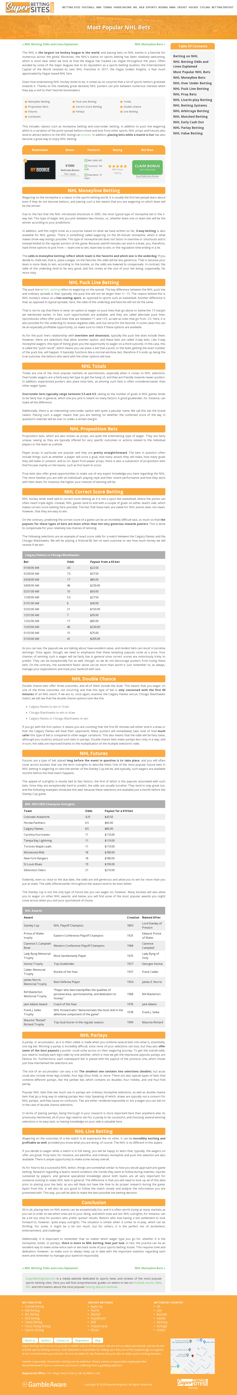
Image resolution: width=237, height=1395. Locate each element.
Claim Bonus (147, 167)
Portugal (162, 1326)
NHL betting (52, 289)
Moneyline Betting (38, 101)
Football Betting (34, 1306)
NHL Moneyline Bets (189, 77)
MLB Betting (32, 1318)
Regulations (82, 1340)
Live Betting (130, 111)
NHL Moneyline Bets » (150, 44)
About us (30, 1340)
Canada (161, 1318)
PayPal (95, 1310)
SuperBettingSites (117, 1384)
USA (159, 1310)
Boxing (163, 7)
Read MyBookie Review (147, 176)
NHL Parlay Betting (188, 128)
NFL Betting (32, 1314)
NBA (98, 7)
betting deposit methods (101, 1287)
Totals (127, 101)
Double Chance (132, 106)
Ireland (161, 1329)
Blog (97, 1340)
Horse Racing (123, 7)
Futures (32, 111)
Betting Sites (71, 7)
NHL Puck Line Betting (191, 89)
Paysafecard (98, 1318)
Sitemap (193, 1387)
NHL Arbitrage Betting (191, 111)
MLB (141, 7)
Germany (162, 1322)
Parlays (80, 111)
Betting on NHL (185, 56)
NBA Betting (32, 1310)
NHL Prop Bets (185, 94)
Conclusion (34, 116)
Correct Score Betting (88, 106)
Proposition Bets (37, 106)
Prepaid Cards (99, 1326)
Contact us (63, 1340)
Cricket (182, 7)
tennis (150, 1283)
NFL (135, 7)
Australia (162, 1314)
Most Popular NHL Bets (191, 72)
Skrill (93, 1322)
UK (158, 1306)
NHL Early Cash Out (188, 122)
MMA (172, 7)
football (139, 1283)
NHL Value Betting (188, 133)
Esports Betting (34, 1329)
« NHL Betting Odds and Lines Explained (50, 44)
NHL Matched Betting (190, 116)
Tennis (107, 7)
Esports (151, 7)
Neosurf (95, 1314)
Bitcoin (95, 1329)
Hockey (193, 7)
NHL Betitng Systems (190, 105)
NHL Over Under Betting (192, 83)
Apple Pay (97, 1306)
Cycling (205, 7)
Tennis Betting (33, 1322)
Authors (46, 1340)
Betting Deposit (223, 7)
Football (88, 7)
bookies (86, 135)
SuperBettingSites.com (40, 1278)
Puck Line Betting (85, 101)
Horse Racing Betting (37, 1326)
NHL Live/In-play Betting (192, 100)
